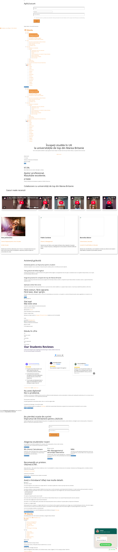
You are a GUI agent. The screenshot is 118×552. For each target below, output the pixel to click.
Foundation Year (32, 45)
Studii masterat (32, 44)
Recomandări (31, 61)
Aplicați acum (26, 447)
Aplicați (25, 297)
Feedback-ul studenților (33, 48)
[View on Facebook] (51, 363)
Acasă (27, 32)
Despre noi (31, 60)
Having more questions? (29, 512)
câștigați (38, 315)
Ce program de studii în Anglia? (35, 38)
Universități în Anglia (33, 37)
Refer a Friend (26, 546)
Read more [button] (76, 373)
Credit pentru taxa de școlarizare (37, 50)
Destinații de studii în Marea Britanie (36, 39)
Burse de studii (34, 57)
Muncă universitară (35, 55)
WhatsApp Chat (32, 320)
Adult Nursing (29, 524)
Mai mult (28, 46)
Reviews (28, 534)
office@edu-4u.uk (4, 28)
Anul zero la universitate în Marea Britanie (37, 41)
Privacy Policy (29, 531)
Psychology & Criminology (31, 528)
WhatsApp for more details (29, 471)
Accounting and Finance (31, 523)
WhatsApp (43, 406)
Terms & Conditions (28, 551)
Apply (25, 163)
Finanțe (30, 49)
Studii (27, 40)
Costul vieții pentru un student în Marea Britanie (40, 54)
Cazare (32, 52)
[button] (24, 373)
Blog (30, 59)
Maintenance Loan (35, 51)
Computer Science (30, 525)
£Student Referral (29, 533)
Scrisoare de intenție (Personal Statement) (37, 62)
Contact (28, 535)
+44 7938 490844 (13, 28)
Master (31, 309)
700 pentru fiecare (43, 315)
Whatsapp (57, 510)
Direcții (27, 33)
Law (27, 526)
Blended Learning (29, 536)
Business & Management (31, 521)
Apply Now (26, 541)
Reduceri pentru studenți (36, 56)
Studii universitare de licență (34, 43)
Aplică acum (26, 87)
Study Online (28, 537)
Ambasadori (28, 64)
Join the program (27, 477)
